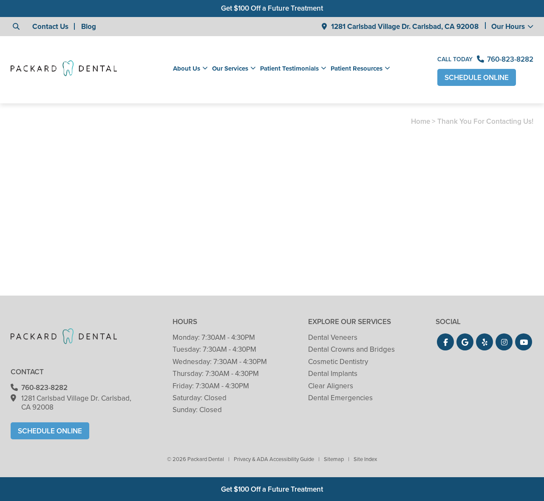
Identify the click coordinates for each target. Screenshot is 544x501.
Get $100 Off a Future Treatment (272, 8)
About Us (186, 68)
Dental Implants (332, 373)
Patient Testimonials (289, 68)
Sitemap (334, 459)
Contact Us (50, 26)
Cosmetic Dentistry (338, 361)
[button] (445, 341)
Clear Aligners (330, 386)
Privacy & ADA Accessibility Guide (274, 459)
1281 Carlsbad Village (405, 26)
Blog (88, 26)
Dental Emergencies (340, 398)
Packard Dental (133, 239)
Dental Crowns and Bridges (351, 349)
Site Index (365, 459)
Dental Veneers (332, 337)
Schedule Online (477, 77)
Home (420, 121)
